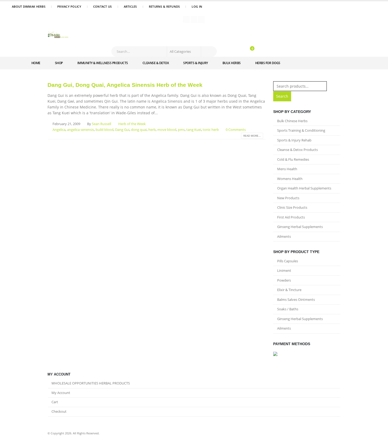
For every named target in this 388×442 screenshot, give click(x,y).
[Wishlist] (237, 51)
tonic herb (211, 129)
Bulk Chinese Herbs (292, 120)
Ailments (284, 236)
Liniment (284, 270)
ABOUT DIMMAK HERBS (28, 6)
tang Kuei (193, 129)
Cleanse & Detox (156, 63)
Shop (59, 63)
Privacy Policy (69, 6)
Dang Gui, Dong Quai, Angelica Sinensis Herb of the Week (125, 85)
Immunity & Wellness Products (102, 63)
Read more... (252, 135)
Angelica (59, 129)
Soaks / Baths (287, 309)
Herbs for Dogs (267, 63)
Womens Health (289, 178)
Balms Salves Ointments (296, 299)
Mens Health (287, 169)
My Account (60, 393)
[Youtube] (194, 19)
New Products (288, 198)
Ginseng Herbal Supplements (300, 226)
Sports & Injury (195, 63)
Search (282, 96)
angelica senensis (80, 129)
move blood (166, 129)
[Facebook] (186, 19)
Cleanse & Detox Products (297, 149)
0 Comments (236, 129)
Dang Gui (122, 129)
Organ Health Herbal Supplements (304, 188)
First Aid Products (291, 217)
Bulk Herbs (232, 63)
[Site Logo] (58, 35)
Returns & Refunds (164, 6)
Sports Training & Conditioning (301, 130)
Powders (284, 280)
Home (35, 63)
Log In (197, 6)
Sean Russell (101, 124)
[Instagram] (201, 19)
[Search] (208, 51)
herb (152, 129)
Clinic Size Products (292, 207)
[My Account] (228, 51)
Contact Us (102, 6)
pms (181, 129)
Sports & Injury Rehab (294, 140)
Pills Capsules (287, 261)
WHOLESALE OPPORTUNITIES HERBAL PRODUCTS (90, 383)
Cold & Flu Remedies (293, 159)
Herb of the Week (132, 124)
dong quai (139, 129)
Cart (54, 402)
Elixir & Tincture (289, 289)
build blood (104, 129)
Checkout (59, 411)
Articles (130, 6)
